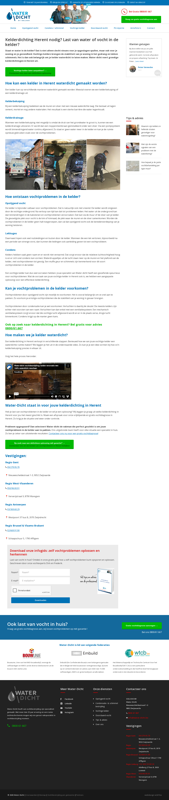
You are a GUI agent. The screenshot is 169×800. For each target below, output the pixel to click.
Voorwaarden (31, 795)
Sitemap (42, 795)
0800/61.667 (14, 328)
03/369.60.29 (13, 509)
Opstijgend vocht (30, 28)
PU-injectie (119, 28)
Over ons (100, 724)
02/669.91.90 (13, 530)
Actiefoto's (135, 28)
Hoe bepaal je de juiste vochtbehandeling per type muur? (151, 165)
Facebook (69, 699)
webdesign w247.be (153, 795)
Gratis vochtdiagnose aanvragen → (142, 626)
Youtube (68, 708)
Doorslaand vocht (99, 28)
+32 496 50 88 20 (146, 764)
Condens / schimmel (54, 28)
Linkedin (68, 703)
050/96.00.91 (13, 488)
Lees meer (139, 61)
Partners (79, 795)
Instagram (69, 712)
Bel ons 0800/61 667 (152, 632)
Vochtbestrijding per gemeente (61, 795)
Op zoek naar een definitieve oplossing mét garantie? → (39, 444)
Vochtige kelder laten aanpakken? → (30, 71)
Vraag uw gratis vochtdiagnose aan (141, 19)
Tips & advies (101, 720)
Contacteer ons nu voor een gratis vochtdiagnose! (73, 433)
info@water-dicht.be (138, 717)
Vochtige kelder (77, 28)
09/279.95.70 (13, 467)
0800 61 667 (19, 726)
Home (13, 28)
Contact (151, 28)
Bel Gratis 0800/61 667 (140, 11)
